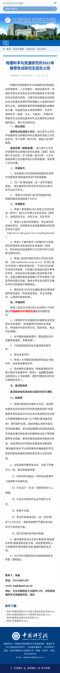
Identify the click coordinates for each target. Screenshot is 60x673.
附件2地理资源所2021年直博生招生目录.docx (28, 614)
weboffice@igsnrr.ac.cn (33, 657)
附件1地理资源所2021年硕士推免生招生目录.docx (31, 611)
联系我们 (32, 668)
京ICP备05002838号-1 (16, 647)
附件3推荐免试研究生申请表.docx (23, 617)
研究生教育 (18, 49)
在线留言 (18, 668)
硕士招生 (42, 49)
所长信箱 (45, 668)
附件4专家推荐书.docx (17, 621)
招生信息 (30, 49)
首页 (8, 49)
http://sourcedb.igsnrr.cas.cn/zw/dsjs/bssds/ (31, 233)
